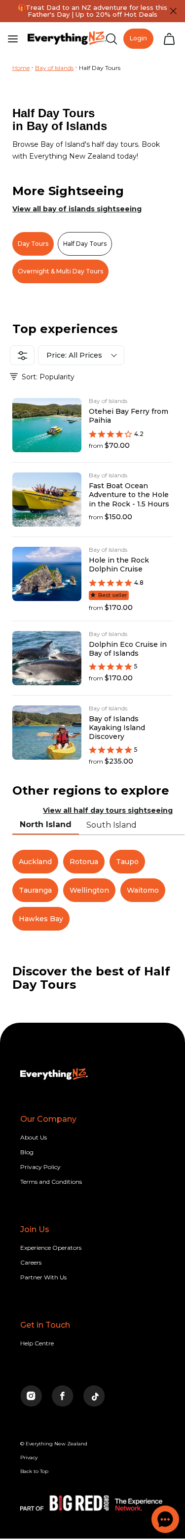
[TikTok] (94, 1396)
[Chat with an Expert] (165, 1519)
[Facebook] (63, 1396)
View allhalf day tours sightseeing (108, 810)
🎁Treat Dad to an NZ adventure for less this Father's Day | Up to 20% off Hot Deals (92, 10)
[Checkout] (169, 39)
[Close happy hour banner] (173, 11)
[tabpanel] (92, 890)
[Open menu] (13, 38)
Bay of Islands (54, 67)
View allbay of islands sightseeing (77, 208)
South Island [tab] (111, 825)
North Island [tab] (46, 824)
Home (21, 67)
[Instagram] (31, 1396)
